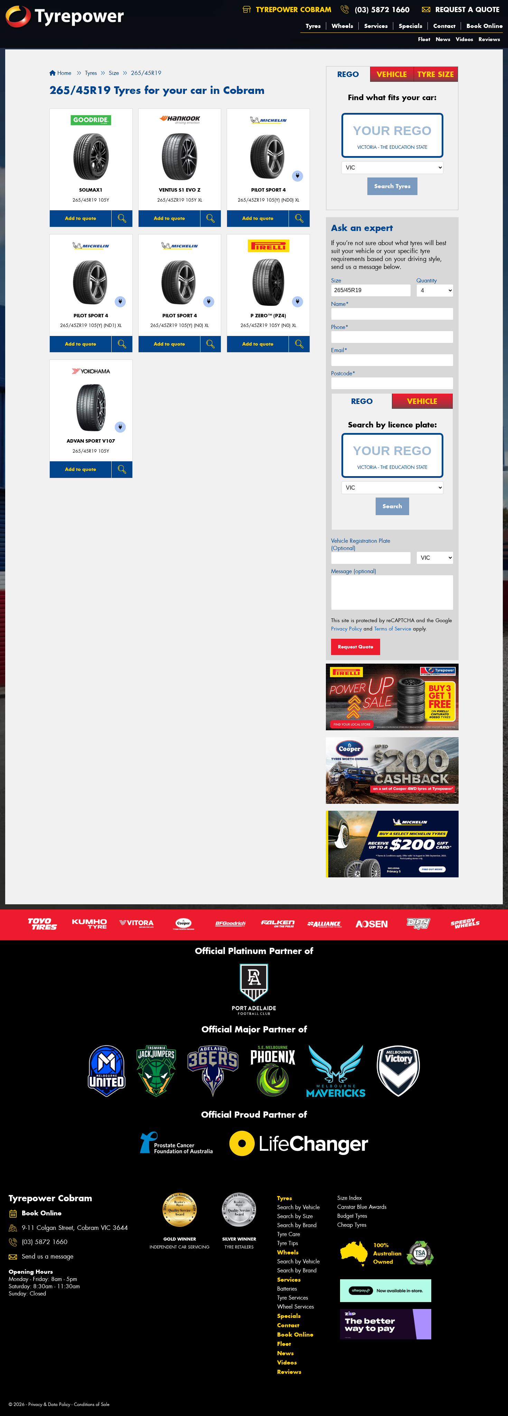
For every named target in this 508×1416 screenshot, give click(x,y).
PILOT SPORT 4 (268, 190)
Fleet (424, 39)
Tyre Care (288, 1234)
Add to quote (80, 218)
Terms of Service (392, 628)
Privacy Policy (346, 628)
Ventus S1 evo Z (179, 190)
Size (336, 280)
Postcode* (343, 373)
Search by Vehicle (298, 1207)
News (443, 39)
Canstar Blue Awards (361, 1207)
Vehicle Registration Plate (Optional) (360, 544)
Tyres (313, 26)
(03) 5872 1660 (382, 9)
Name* (340, 304)
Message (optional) (353, 571)
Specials (410, 26)
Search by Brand (297, 1225)
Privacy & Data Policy (49, 1404)
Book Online (485, 26)
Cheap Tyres (351, 1225)
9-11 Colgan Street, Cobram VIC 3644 (75, 1228)
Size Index (349, 1198)
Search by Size (295, 1216)
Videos (464, 39)
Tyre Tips (287, 1243)
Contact (444, 26)
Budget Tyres (352, 1216)
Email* (339, 350)
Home (63, 73)
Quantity (426, 280)
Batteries (287, 1288)
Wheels (342, 26)
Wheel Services (295, 1306)
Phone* (339, 327)
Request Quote (355, 647)
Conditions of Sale (92, 1404)
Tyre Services (292, 1297)
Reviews (489, 39)
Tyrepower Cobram (292, 9)
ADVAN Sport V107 (91, 441)
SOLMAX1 (91, 190)
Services (376, 26)
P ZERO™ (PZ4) (268, 316)
